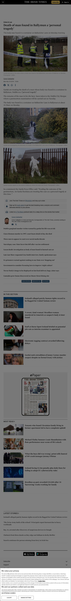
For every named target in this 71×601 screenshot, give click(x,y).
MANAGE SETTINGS (26, 597)
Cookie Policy (41, 581)
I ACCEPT (9, 597)
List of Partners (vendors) (8, 593)
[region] (35, 584)
